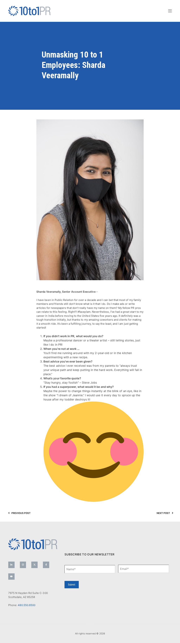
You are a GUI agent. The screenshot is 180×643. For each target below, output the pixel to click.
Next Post (163, 513)
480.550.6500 (26, 605)
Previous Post (21, 513)
